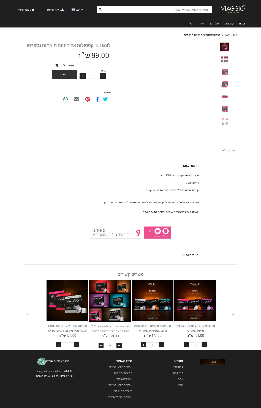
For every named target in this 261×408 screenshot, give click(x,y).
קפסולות (228, 23)
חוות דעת (192, 255)
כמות (103, 70)
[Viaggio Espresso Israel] (233, 9)
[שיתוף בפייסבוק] (97, 99)
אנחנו (242, 23)
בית (235, 34)
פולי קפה (214, 23)
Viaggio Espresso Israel (50, 371)
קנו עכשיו (64, 74)
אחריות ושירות (124, 379)
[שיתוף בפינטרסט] (87, 99)
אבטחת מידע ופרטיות (120, 366)
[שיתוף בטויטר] (105, 99)
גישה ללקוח (54, 10)
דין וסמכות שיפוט (122, 391)
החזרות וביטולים (123, 372)
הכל (191, 23)
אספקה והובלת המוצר (120, 397)
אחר (201, 23)
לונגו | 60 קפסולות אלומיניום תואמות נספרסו (207, 34)
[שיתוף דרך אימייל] (76, 99)
